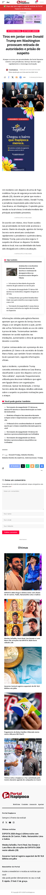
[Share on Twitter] (12, 77)
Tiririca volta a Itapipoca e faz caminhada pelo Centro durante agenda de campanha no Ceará (22, 779)
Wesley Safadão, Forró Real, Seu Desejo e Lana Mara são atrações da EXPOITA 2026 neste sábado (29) (22, 640)
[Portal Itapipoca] (23, 2)
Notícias (16, 804)
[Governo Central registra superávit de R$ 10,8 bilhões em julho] (23, 665)
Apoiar (41, 804)
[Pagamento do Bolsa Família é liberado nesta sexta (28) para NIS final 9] (23, 711)
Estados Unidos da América (13, 458)
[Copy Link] (37, 466)
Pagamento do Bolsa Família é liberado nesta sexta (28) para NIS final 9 (21, 733)
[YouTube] (10, 822)
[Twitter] (6, 822)
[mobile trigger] (4, 2)
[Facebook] (3, 822)
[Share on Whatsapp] (28, 466)
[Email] (16, 77)
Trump (40, 458)
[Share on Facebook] (8, 77)
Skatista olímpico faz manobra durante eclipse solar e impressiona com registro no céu (22, 417)
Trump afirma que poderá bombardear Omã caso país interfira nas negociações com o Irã (22, 300)
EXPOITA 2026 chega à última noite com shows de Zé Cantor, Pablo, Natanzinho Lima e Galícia (22, 594)
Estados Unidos (31, 31)
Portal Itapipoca (13, 70)
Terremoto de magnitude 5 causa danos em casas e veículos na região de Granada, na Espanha (22, 308)
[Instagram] (13, 822)
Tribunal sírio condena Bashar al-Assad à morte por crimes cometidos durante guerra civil (22, 426)
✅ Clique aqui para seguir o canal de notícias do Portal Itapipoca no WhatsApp (23, 7)
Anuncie (33, 804)
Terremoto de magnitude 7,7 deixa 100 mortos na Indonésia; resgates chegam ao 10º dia (22, 292)
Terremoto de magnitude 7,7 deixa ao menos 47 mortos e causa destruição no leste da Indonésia (22, 409)
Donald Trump (14, 455)
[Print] (20, 77)
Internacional (14, 31)
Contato (25, 804)
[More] (24, 77)
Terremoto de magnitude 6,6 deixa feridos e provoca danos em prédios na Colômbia (20, 440)
